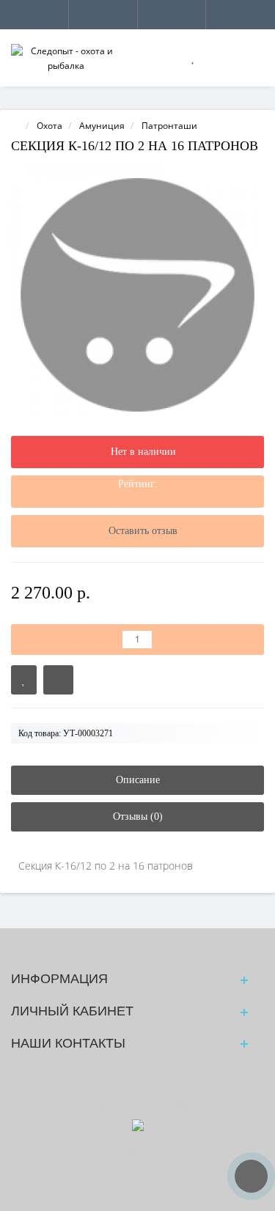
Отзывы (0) (138, 816)
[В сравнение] (58, 680)
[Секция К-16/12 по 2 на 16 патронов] (137, 294)
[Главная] (15, 125)
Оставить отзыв (143, 530)
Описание (138, 779)
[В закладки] (24, 680)
